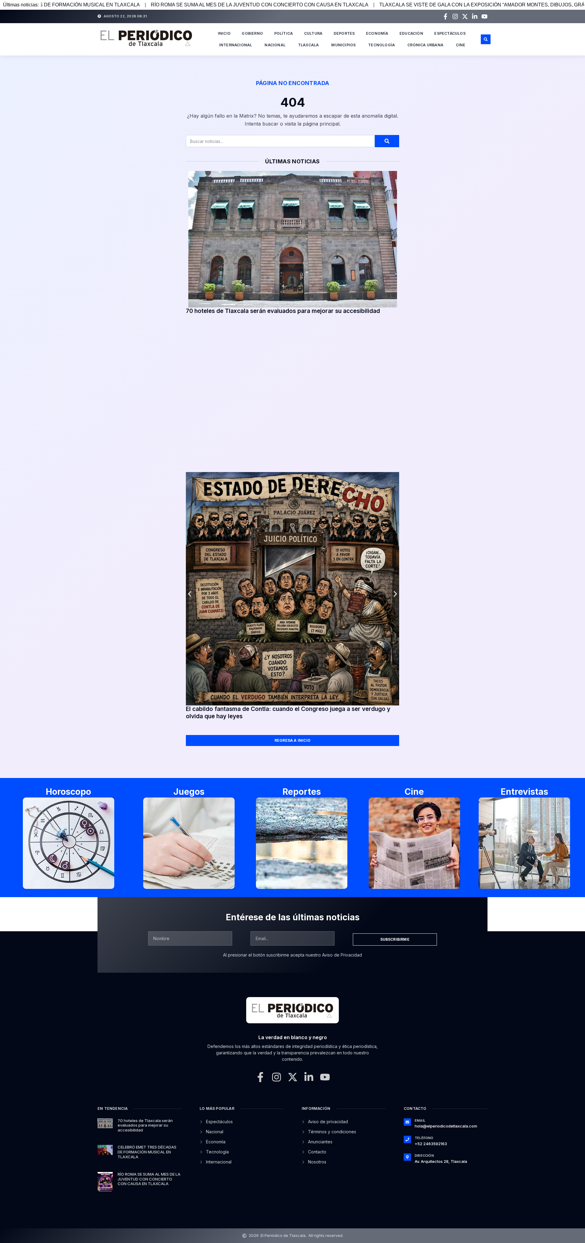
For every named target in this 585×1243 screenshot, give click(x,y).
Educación (411, 33)
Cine (461, 45)
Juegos (188, 792)
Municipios (343, 45)
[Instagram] (455, 16)
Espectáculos (449, 33)
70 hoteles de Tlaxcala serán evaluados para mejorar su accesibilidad (283, 310)
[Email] (407, 1122)
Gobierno (252, 33)
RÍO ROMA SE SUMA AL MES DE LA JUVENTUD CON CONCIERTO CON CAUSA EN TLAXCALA (163, 4)
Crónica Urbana (425, 45)
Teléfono (424, 1138)
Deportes (344, 33)
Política (283, 33)
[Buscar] (387, 141)
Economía (377, 33)
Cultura (313, 33)
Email (420, 1120)
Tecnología (381, 45)
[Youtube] (484, 16)
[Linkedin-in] (475, 16)
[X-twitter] (465, 16)
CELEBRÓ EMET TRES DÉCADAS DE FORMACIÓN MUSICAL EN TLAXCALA (147, 1152)
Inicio (224, 33)
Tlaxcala (308, 45)
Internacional (235, 45)
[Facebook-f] (445, 16)
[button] (486, 39)
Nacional (274, 45)
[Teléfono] (407, 1139)
